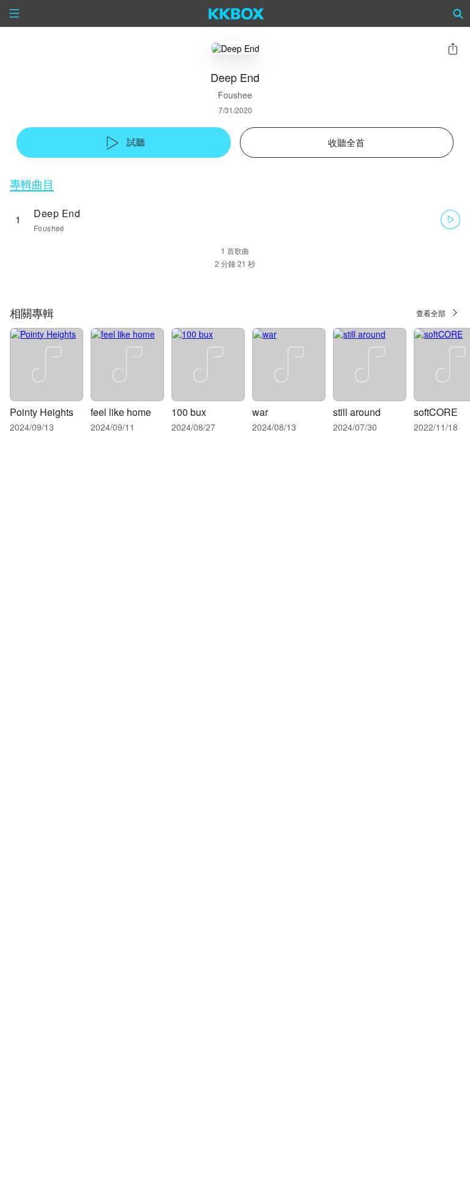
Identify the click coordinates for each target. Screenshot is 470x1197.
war (260, 412)
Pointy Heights (41, 412)
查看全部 (431, 313)
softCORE (436, 412)
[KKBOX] (236, 13)
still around (357, 412)
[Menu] (14, 13)
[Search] (458, 13)
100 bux (188, 412)
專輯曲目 (32, 183)
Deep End (57, 213)
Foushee (235, 95)
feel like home (121, 412)
